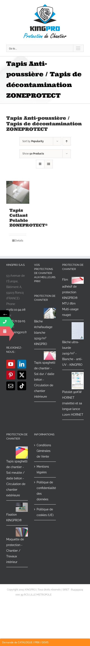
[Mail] (10, 385)
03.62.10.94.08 (15, 309)
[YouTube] (10, 364)
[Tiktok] (21, 385)
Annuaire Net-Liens (63, 594)
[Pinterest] (10, 375)
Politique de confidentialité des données (45, 491)
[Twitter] (21, 375)
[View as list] (48, 164)
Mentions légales (43, 469)
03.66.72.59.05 (15, 321)
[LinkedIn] (21, 364)
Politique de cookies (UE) (45, 512)
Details (19, 240)
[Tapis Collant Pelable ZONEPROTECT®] (17, 192)
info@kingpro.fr (16, 332)
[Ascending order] (67, 141)
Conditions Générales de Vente (44, 451)
